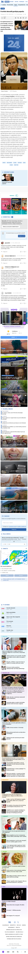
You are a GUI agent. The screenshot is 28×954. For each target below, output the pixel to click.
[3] (6, 206)
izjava (14, 162)
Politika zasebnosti (10, 931)
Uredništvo (13, 925)
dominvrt (5, 816)
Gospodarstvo (21, 4)
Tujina (15, 4)
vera (24, 162)
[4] (16, 206)
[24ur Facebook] (14, 922)
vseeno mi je (5, 572)
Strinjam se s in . (14, 526)
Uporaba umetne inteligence (14, 938)
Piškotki (18, 927)
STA (4, 18)
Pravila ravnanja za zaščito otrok (14, 934)
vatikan (19, 162)
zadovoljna (6, 672)
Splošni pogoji (19, 931)
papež (4, 162)
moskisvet (5, 779)
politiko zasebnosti (22, 526)
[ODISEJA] (14, 195)
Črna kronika (10, 4)
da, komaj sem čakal (7, 568)
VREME (13, 337)
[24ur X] (18, 922)
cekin (4, 743)
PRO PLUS (19, 925)
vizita (4, 708)
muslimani (9, 162)
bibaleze (5, 636)
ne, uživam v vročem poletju (8, 570)
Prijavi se (21, 236)
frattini (16, 164)
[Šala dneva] (24, 544)
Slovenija (3, 4)
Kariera (24, 925)
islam (11, 164)
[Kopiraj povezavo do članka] (26, 18)
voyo (4, 886)
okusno (5, 851)
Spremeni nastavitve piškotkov (14, 929)
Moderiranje (11, 927)
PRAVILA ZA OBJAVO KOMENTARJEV (11, 226)
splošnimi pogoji (12, 526)
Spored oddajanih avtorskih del (14, 936)
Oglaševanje (5, 925)
